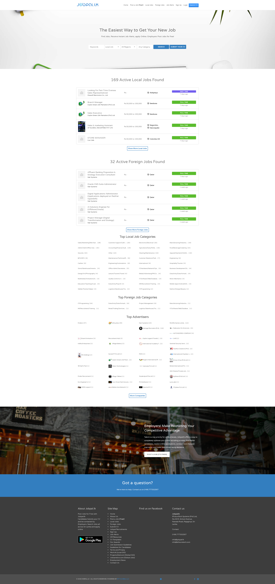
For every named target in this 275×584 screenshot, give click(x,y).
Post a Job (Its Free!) (157, 454)
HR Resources (116, 537)
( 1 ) (180, 303)
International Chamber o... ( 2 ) (183, 354)
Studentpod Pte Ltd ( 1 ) (147, 376)
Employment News (118, 560)
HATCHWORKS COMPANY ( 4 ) (183, 333)
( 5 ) (178, 263)
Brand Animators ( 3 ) (88, 338)
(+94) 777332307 (179, 534)
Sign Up (179, 5)
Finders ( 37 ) (82, 323)
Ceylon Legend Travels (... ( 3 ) (152, 338)
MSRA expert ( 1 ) (87, 387)
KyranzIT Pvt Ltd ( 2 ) (115, 354)
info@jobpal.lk (178, 540)
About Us (114, 516)
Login (185, 5)
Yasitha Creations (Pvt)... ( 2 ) (182, 349)
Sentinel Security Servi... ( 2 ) (179, 343)
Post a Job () (136, 5)
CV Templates (115, 540)
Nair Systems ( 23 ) (145, 323)
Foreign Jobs (159, 5)
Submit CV (194, 5)
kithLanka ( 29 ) (117, 323)
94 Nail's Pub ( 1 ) (83, 366)
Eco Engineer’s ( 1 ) (84, 382)
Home (126, 5)
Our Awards (115, 542)
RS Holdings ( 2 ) (86, 355)
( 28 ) (89, 243)
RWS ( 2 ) (142, 354)
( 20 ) (119, 243)
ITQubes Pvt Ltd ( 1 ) (180, 387)
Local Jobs (149, 5)
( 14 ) (112, 253)
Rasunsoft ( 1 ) (147, 387)
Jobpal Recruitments (118, 529)
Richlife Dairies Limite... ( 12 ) (179, 323)
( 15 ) (88, 248)
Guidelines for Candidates (120, 547)
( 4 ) (180, 268)
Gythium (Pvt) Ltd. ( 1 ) (180, 376)
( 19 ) (180, 243)
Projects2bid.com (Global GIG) (122, 555)
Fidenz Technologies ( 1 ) (120, 366)
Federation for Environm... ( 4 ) (183, 328)
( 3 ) (88, 279)
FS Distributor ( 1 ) (145, 382)
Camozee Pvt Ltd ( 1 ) (149, 366)
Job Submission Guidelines (121, 545)
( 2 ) (119, 289)
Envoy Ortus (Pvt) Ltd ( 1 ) (181, 360)
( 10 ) (148, 253)
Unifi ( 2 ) (176, 338)
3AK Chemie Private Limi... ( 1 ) (180, 371)
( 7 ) (149, 258)
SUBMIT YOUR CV (178, 47)
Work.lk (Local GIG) (118, 552)
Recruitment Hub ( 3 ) (115, 338)
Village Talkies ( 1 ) (118, 376)
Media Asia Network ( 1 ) (120, 387)
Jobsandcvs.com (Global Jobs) (122, 558)
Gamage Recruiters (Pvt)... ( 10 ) (153, 328)
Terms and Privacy (117, 550)
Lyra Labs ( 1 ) (174, 382)
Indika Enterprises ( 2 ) (85, 343)
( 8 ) (83, 258)
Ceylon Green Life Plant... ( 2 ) (121, 360)
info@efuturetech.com (181, 542)
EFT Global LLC (123, 579)
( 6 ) (175, 258)
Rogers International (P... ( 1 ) (152, 360)
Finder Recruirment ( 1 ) (85, 376)
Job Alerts (170, 5)
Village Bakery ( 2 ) (118, 343)
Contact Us (114, 563)
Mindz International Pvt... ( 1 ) (179, 366)
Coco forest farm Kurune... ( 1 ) (122, 382)
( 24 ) (85, 303)
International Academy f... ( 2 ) (152, 344)
